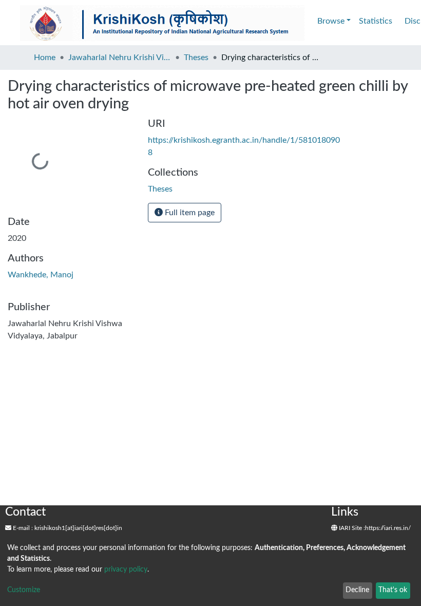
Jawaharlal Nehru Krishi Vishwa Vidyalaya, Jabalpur (119, 57)
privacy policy (125, 569)
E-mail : (22, 528)
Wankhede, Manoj (40, 275)
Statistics (375, 21)
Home (44, 57)
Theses (196, 57)
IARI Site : (351, 528)
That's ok (392, 590)
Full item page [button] (189, 213)
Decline (357, 590)
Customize (23, 590)
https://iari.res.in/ (388, 528)
